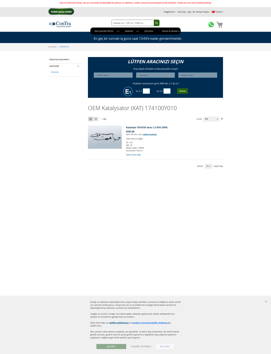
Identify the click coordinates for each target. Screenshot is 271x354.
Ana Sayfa (52, 47)
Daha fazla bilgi (133, 154)
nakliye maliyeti (150, 134)
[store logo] (60, 24)
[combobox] (135, 23)
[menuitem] (105, 31)
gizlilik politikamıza (119, 322)
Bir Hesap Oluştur (201, 11)
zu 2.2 (160, 91)
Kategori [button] (54, 66)
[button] (218, 11)
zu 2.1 (139, 91)
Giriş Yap (181, 11)
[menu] (135, 31)
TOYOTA (54, 72)
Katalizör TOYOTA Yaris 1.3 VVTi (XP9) (146, 127)
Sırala (199, 118)
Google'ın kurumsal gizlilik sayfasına (150, 322)
